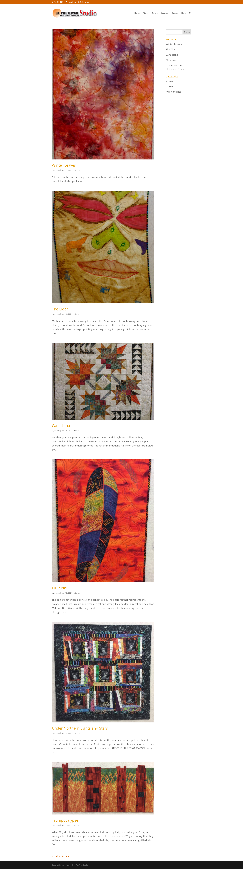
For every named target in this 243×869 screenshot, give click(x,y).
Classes (175, 13)
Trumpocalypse (65, 820)
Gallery (155, 13)
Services (164, 13)
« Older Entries (60, 856)
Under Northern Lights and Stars (80, 728)
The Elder (60, 309)
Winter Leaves (64, 165)
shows (169, 81)
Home (137, 13)
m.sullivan (66, 865)
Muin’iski (59, 587)
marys (57, 170)
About (145, 13)
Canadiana (61, 425)
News (183, 13)
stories (77, 170)
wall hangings (173, 91)
